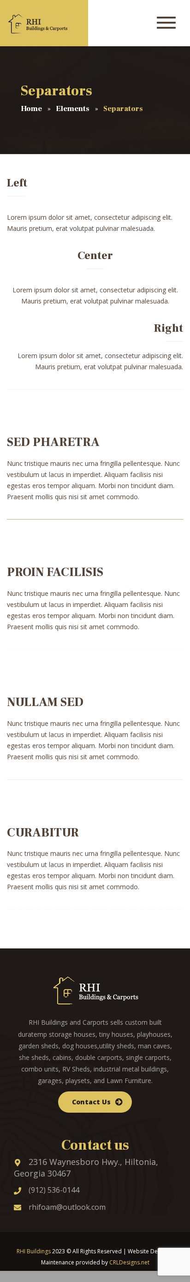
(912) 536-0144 (54, 1190)
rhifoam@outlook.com (67, 1207)
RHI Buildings (34, 1251)
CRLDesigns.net (129, 1262)
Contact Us (91, 1101)
